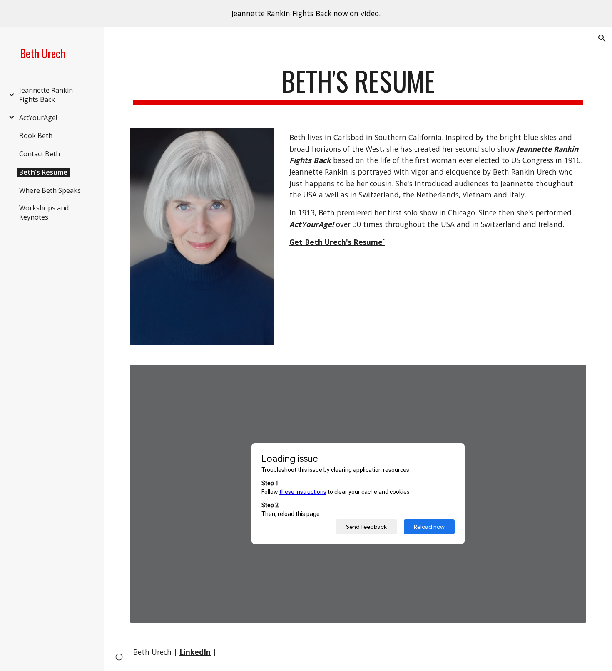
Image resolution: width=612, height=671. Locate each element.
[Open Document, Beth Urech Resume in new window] (570, 375)
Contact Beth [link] (39, 153)
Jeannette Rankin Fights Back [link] (46, 95)
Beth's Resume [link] (43, 172)
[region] (306, 13)
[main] (358, 85)
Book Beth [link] (35, 135)
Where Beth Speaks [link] (50, 190)
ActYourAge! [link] (38, 117)
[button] (602, 38)
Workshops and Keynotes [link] (44, 212)
